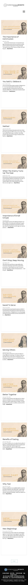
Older (14, 561)
